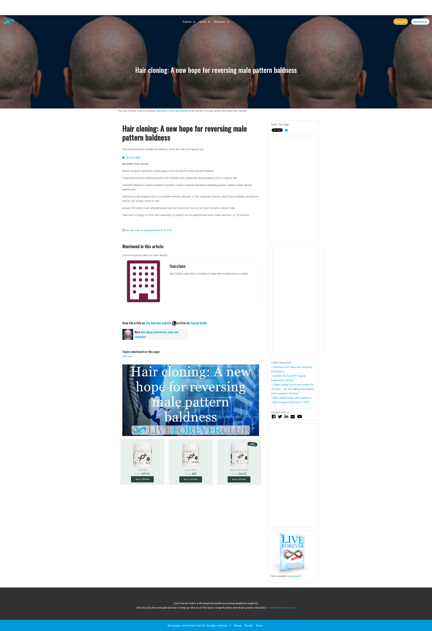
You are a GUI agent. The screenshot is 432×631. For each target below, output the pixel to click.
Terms (259, 625)
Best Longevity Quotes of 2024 (291, 402)
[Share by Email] (286, 130)
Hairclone (177, 266)
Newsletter (420, 21)
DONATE (401, 21)
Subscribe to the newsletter (172, 110)
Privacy (248, 625)
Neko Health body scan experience (292, 397)
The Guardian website (158, 323)
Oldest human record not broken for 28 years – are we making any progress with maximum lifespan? (293, 389)
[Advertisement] (216, 7)
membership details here (281, 607)
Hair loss (127, 356)
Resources (219, 21)
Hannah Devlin (198, 323)
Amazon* (296, 576)
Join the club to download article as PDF (148, 230)
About (202, 21)
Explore (187, 21)
